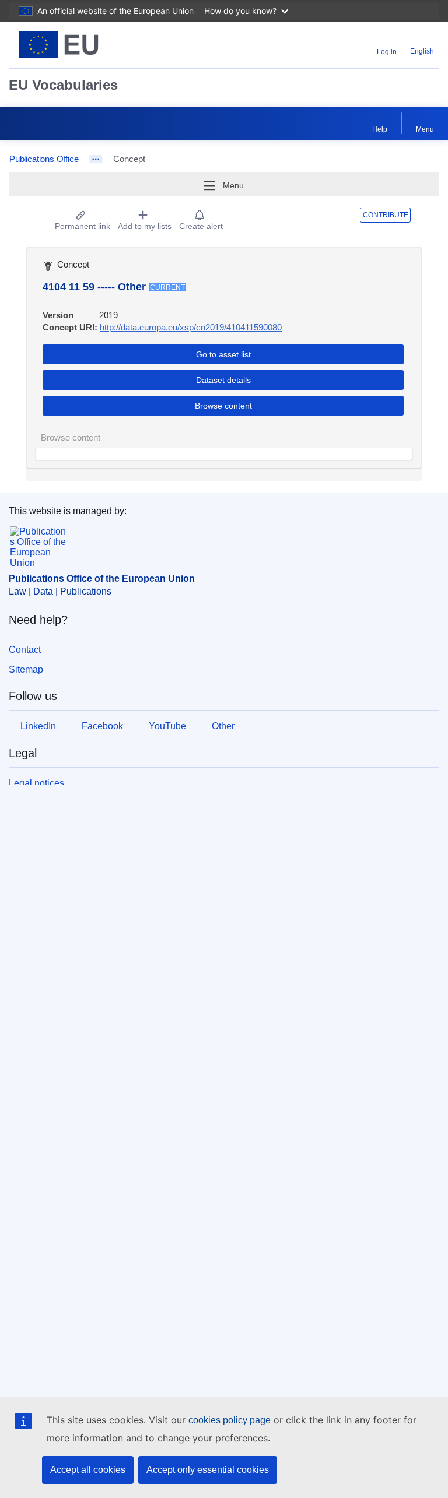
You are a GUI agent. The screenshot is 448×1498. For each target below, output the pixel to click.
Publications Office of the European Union (102, 578)
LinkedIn (38, 726)
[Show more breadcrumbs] (96, 159)
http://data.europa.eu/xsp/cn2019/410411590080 (191, 327)
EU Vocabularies (63, 85)
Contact (25, 650)
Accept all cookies (87, 1470)
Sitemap (26, 669)
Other (223, 726)
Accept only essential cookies (207, 1470)
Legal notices (36, 783)
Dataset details (223, 380)
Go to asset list (223, 354)
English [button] (422, 51)
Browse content (223, 405)
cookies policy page (229, 1420)
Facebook (102, 726)
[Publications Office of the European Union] (84, 44)
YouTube (167, 726)
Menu (425, 129)
